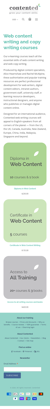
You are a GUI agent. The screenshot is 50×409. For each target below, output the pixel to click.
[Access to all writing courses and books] (25, 277)
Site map (30, 341)
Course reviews (18, 324)
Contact (21, 341)
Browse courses (12, 322)
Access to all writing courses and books (25, 302)
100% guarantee (32, 324)
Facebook (17, 351)
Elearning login (28, 327)
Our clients (24, 338)
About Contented (11, 338)
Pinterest (28, 351)
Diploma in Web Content (25, 189)
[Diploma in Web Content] (25, 164)
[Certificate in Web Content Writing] (25, 220)
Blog (44, 338)
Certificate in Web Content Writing (25, 245)
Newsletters (35, 338)
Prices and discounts (28, 322)
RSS (38, 351)
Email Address (11, 364)
